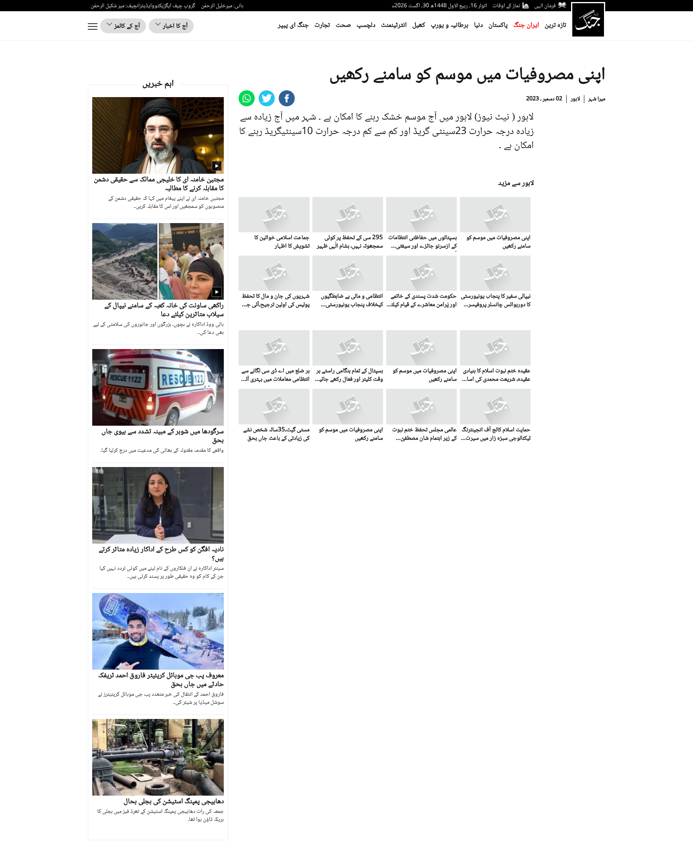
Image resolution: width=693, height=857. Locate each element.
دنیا (478, 25)
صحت (343, 25)
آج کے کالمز (126, 26)
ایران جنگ (526, 25)
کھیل (418, 25)
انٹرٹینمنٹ (394, 25)
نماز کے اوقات (506, 6)
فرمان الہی (545, 6)
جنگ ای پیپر (293, 25)
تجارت (322, 25)
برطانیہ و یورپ (449, 25)
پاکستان (498, 25)
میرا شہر (596, 99)
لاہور (575, 99)
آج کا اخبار (174, 26)
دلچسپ (366, 25)
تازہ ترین (555, 25)
